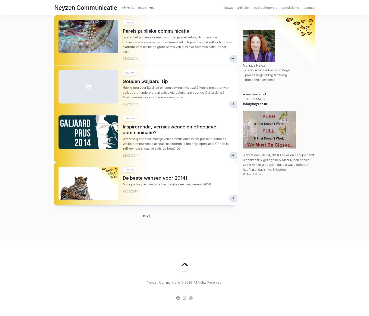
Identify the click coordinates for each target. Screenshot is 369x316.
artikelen (243, 8)
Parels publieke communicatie (156, 31)
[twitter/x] (184, 298)
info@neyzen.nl (255, 104)
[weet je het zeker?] (269, 147)
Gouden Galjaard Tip (145, 81)
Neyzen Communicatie (85, 7)
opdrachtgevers (265, 8)
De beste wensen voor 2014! (155, 178)
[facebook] (178, 298)
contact (309, 8)
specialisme (290, 8)
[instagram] (191, 298)
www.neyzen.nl (254, 94)
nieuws (228, 8)
